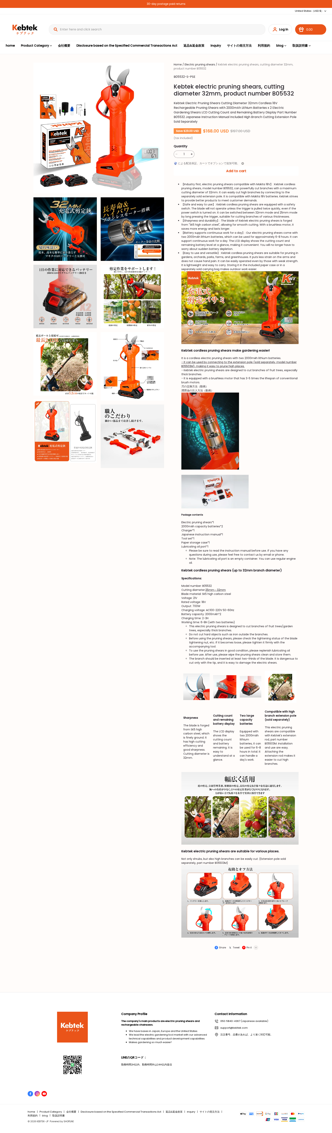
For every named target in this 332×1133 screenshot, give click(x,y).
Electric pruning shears (200, 64)
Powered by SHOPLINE (62, 1121)
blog (279, 45)
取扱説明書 (300, 45)
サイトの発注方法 (239, 45)
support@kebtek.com (234, 1028)
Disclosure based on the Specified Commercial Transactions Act (126, 45)
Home (178, 64)
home (10, 45)
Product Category (35, 45)
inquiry (216, 45)
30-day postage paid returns (166, 4)
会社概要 (64, 45)
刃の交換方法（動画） (194, 386)
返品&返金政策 (193, 45)
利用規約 (264, 45)
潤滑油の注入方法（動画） (197, 390)
